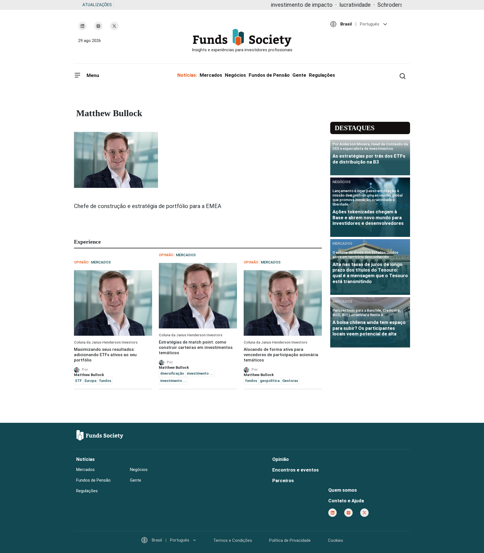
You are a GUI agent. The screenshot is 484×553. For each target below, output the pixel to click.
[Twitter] (114, 26)
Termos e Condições (232, 540)
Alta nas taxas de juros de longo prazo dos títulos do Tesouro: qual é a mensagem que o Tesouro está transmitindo (370, 273)
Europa (90, 381)
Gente (299, 75)
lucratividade (334, 4)
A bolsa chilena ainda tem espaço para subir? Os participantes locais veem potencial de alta (369, 328)
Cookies (335, 540)
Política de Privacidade (290, 540)
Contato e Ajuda (346, 500)
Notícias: (187, 75)
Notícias (85, 459)
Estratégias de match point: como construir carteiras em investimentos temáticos (195, 347)
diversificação (172, 373)
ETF (78, 381)
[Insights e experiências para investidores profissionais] (242, 40)
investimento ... (200, 373)
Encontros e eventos (295, 470)
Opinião (280, 459)
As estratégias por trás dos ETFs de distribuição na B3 (368, 158)
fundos (105, 381)
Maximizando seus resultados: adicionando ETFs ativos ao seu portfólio (105, 355)
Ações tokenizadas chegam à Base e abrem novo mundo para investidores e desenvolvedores (368, 217)
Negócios (235, 75)
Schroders (369, 4)
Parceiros (283, 480)
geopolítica (270, 381)
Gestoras (290, 381)
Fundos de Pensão (269, 75)
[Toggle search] (402, 75)
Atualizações (97, 4)
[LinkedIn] (82, 26)
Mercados (211, 75)
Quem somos (342, 490)
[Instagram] (98, 26)
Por (86, 369)
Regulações (322, 75)
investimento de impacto (281, 4)
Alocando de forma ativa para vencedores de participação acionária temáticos (281, 355)
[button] (368, 24)
